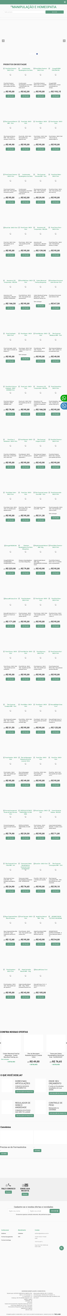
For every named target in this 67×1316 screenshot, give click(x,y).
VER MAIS (4, 1153)
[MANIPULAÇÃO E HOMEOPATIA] (33, 7)
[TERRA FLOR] (42, 1168)
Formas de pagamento (7, 1236)
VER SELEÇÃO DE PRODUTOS (24, 1091)
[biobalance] (9, 1168)
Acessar (8, 1192)
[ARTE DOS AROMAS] (25, 1168)
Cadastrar (20, 1233)
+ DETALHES (10, 96)
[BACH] (58, 1168)
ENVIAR (54, 1211)
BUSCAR (55, 12)
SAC (19, 1236)
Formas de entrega (6, 1240)
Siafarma (3, 1233)
